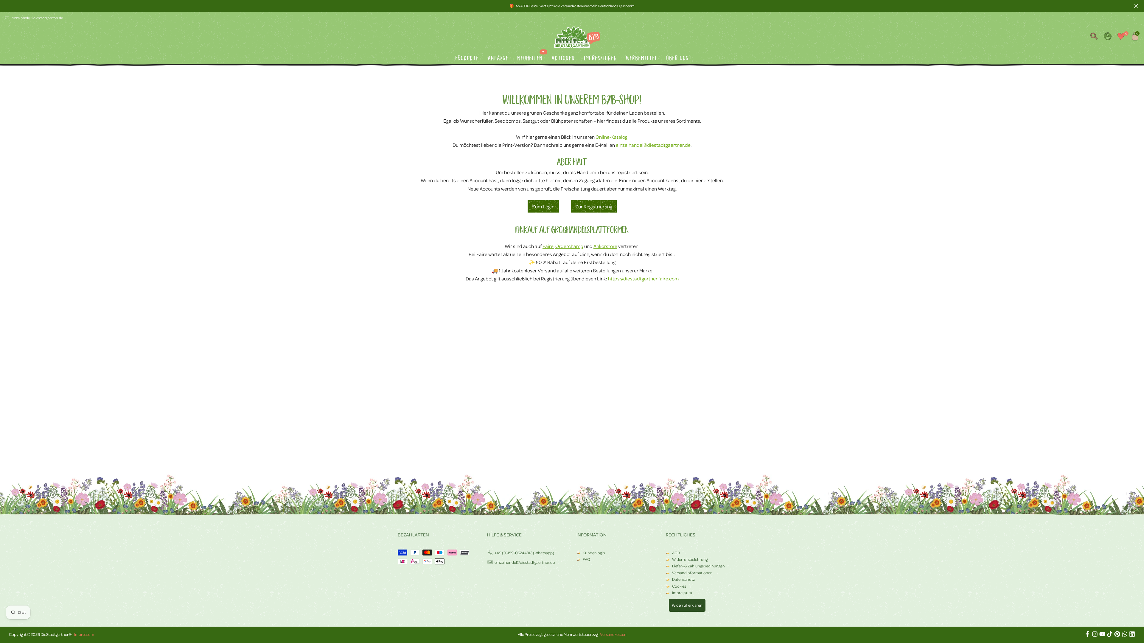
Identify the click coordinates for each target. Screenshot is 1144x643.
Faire (548, 246)
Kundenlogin (594, 552)
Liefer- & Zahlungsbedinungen (698, 565)
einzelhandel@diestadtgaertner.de (37, 17)
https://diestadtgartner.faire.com (643, 278)
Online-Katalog (611, 137)
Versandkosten (613, 634)
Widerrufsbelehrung (690, 559)
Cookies (679, 586)
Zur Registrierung (593, 206)
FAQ (586, 559)
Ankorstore (605, 246)
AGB (676, 552)
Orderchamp (569, 246)
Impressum (682, 592)
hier (550, 180)
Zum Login (543, 206)
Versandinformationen (692, 572)
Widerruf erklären (687, 605)
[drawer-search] (1093, 37)
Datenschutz (683, 579)
